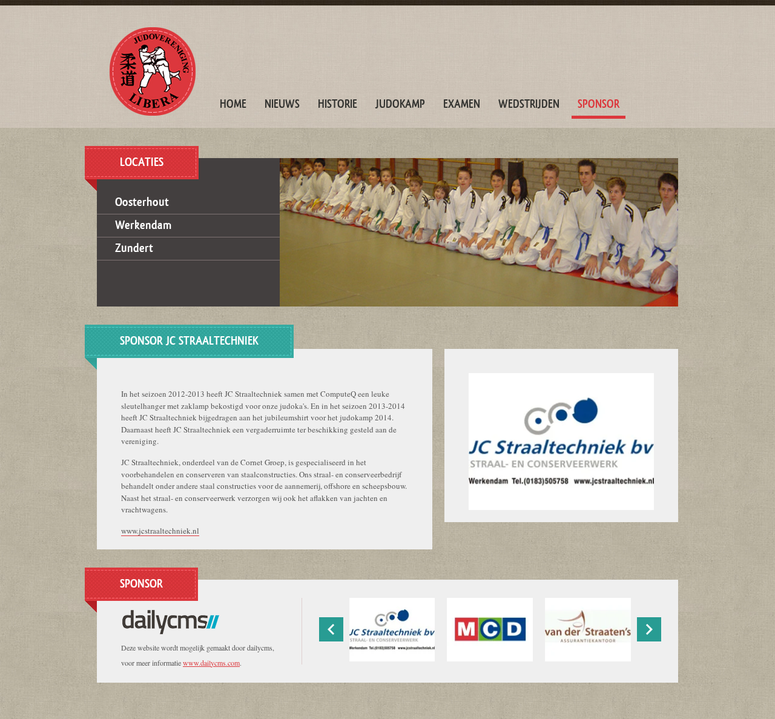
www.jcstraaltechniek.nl (160, 530)
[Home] (153, 71)
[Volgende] (649, 629)
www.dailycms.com (211, 663)
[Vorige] (331, 629)
